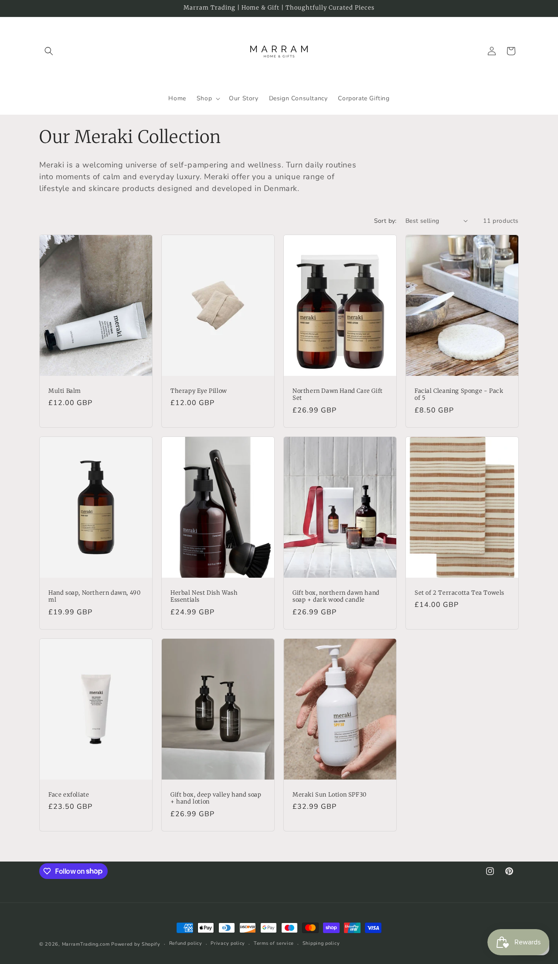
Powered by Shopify (135, 944)
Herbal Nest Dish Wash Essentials (204, 596)
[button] (48, 51)
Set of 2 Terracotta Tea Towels (459, 592)
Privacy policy (228, 943)
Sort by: (385, 221)
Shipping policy (321, 943)
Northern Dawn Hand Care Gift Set (338, 394)
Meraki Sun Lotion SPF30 (330, 794)
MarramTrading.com (86, 944)
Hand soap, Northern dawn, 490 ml (94, 596)
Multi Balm (64, 390)
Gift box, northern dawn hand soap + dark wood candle (336, 596)
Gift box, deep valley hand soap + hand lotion (216, 798)
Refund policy (185, 943)
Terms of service (274, 943)
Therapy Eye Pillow (198, 390)
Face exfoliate (68, 794)
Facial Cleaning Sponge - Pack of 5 (459, 394)
